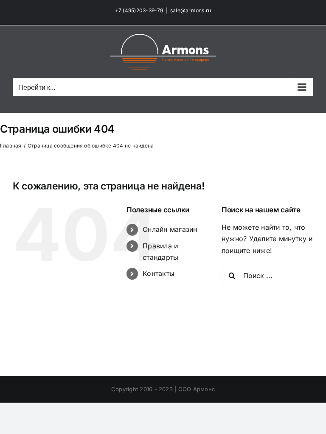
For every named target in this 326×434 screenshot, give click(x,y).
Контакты (158, 273)
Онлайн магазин (170, 229)
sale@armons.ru (190, 10)
